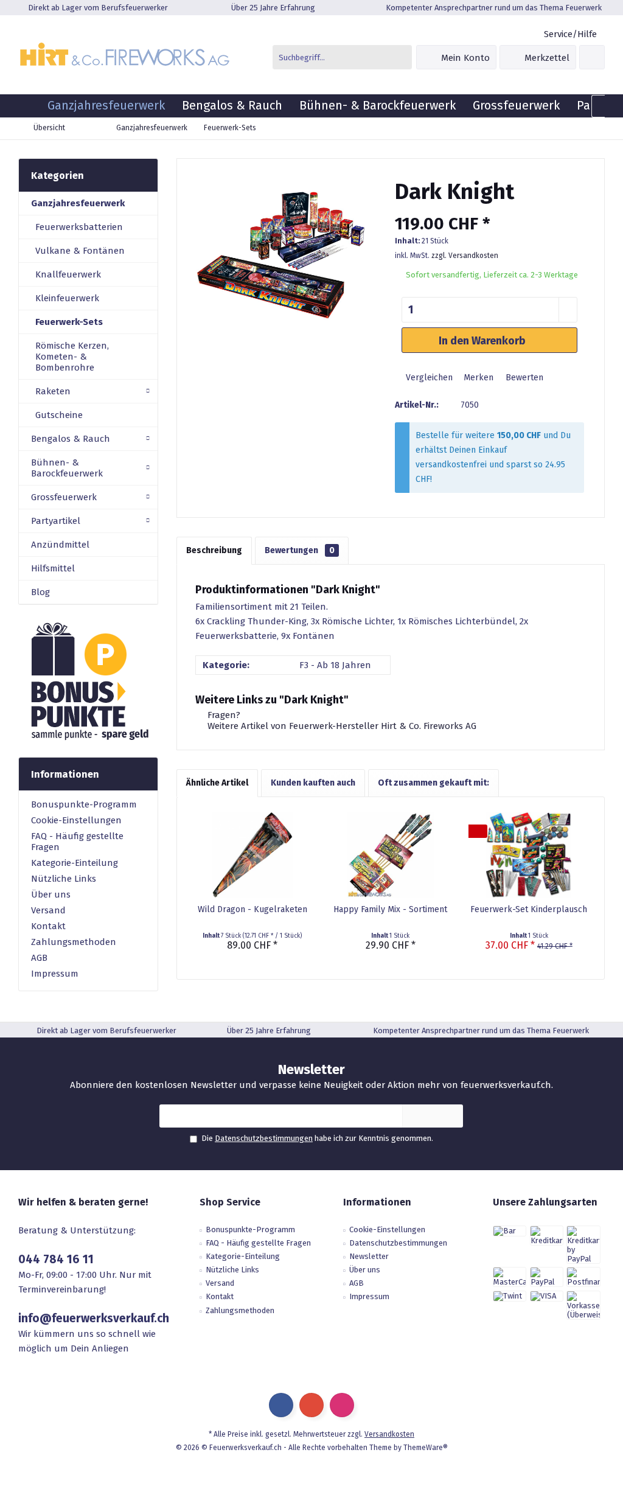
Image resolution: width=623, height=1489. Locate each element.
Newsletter (369, 1256)
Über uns (51, 894)
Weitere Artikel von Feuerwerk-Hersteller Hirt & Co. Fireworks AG (340, 725)
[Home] (28, 105)
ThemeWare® (425, 1447)
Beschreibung (214, 550)
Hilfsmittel (53, 568)
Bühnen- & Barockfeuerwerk (67, 468)
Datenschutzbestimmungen (264, 1138)
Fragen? (222, 715)
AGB (39, 957)
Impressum (54, 973)
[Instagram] (342, 1405)
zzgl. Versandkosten (464, 255)
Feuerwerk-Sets (69, 321)
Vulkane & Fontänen (80, 250)
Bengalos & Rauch (70, 438)
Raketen (53, 391)
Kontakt (48, 926)
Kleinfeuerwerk (67, 298)
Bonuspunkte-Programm (84, 804)
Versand (48, 910)
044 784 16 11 (56, 1259)
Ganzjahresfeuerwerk (78, 203)
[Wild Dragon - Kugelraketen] (252, 855)
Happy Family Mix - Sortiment (390, 909)
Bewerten (523, 377)
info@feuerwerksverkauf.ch (93, 1318)
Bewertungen (300, 550)
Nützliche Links (63, 878)
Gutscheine (59, 415)
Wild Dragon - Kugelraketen (252, 909)
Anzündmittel (60, 544)
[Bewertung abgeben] (489, 207)
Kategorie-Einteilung (74, 862)
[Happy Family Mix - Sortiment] (390, 855)
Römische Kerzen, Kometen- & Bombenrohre (72, 356)
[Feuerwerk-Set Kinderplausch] (529, 855)
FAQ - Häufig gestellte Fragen (77, 842)
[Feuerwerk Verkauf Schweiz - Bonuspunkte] (88, 681)
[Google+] (311, 1405)
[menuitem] (570, 34)
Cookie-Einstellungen (76, 820)
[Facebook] (281, 1405)
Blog (40, 592)
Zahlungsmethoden (73, 941)
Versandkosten (389, 1434)
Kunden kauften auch (313, 783)
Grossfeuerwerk (64, 497)
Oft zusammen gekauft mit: (433, 783)
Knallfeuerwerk (68, 274)
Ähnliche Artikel (217, 783)
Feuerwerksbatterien (79, 226)
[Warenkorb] (592, 57)
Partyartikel (55, 520)
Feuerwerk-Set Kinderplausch (528, 909)
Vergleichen (428, 377)
